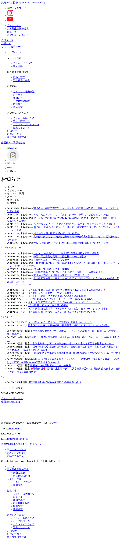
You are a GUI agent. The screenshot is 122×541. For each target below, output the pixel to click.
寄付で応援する (21, 121)
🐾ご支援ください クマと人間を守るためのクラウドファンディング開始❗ (74, 224)
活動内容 (12, 31)
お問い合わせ (14, 134)
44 (30, 284)
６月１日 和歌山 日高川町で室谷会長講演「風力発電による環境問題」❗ (67, 290)
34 (21, 284)
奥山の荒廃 (19, 77)
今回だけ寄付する (10, 401)
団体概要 (18, 66)
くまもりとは (14, 25)
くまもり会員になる (24, 118)
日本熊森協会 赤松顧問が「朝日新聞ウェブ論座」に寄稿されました (69, 272)
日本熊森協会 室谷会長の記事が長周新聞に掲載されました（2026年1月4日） (69, 325)
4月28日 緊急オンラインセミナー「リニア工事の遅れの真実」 (61, 299)
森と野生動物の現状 (18, 28)
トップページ (14, 52)
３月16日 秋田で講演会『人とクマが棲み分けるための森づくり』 (63, 311)
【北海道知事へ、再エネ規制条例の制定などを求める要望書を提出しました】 (72, 343)
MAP (54, 423)
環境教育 (18, 104)
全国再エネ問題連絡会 (13, 142)
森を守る (18, 94)
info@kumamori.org (18, 438)
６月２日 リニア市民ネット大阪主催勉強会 (51, 293)
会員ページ (7, 40)
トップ (10, 466)
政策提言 (18, 107)
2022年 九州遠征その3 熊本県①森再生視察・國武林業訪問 (66, 253)
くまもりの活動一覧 (24, 91)
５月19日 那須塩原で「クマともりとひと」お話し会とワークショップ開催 (67, 308)
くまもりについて (22, 63)
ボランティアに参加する (26, 124)
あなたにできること (18, 35)
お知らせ (12, 131)
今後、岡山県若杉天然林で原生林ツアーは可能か (59, 256)
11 (15, 248)
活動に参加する (21, 127)
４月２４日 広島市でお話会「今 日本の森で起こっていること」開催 (64, 302)
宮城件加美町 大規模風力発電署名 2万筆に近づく (61, 275)
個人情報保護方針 (16, 137)
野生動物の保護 (21, 101)
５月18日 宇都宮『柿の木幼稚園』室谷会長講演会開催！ (58, 296)
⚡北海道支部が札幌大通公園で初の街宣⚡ (56, 233)
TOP (9, 168)
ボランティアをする (24, 524)
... (4, 248)
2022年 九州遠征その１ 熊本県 (51, 269)
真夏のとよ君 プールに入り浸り (51, 259)
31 (12, 284)
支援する (6, 43)
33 (18, 284)
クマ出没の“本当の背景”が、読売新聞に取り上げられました (60, 322)
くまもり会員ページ (12, 46)
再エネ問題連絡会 (10, 444)
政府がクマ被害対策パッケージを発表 (50, 365)
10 (12, 248)
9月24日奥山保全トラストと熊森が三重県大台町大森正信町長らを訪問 (70, 243)
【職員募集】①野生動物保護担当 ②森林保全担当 (54, 382)
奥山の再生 (19, 98)
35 (24, 284)
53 (20, 248)
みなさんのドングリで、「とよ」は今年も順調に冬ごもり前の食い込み (71, 214)
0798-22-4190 (12, 428)
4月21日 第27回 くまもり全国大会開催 (48, 305)
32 (15, 284)
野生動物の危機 (21, 80)
